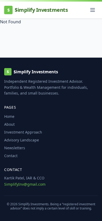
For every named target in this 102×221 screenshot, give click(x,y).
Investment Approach (23, 132)
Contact (11, 155)
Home (9, 116)
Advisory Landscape (21, 139)
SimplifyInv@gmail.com (25, 184)
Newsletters (14, 147)
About (9, 124)
